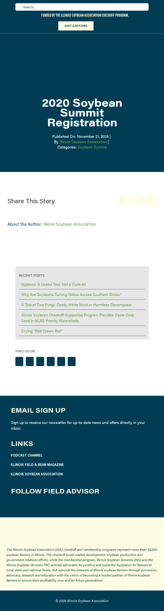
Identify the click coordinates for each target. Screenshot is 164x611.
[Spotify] (61, 361)
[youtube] (44, 505)
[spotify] (54, 505)
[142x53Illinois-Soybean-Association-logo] (82, 527)
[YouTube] (51, 361)
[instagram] (24, 505)
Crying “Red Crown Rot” (42, 330)
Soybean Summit (92, 147)
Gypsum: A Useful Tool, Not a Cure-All (53, 284)
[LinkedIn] (141, 201)
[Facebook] (121, 201)
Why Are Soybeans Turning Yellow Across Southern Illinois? (71, 294)
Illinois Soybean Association (83, 141)
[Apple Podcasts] (72, 361)
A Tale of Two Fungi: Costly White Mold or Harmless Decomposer (76, 304)
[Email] (151, 201)
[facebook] (14, 505)
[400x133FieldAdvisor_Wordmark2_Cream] (61, 39)
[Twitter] (40, 361)
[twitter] (34, 505)
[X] (131, 201)
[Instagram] (30, 361)
